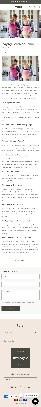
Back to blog (21, 260)
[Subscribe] (35, 379)
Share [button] (5, 52)
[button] (2, 7)
